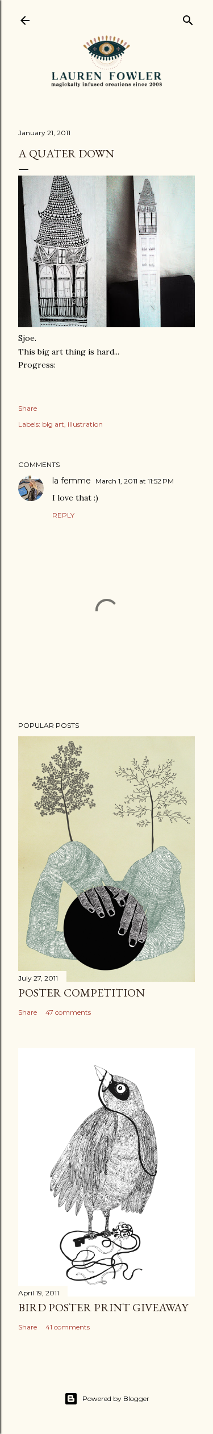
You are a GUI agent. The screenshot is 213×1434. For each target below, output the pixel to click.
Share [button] (27, 408)
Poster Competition (81, 992)
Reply (63, 515)
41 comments (67, 1327)
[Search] (188, 18)
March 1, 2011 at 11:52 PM (134, 481)
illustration (85, 424)
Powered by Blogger (115, 1398)
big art (53, 424)
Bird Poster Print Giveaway (103, 1307)
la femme (71, 481)
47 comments (68, 1012)
